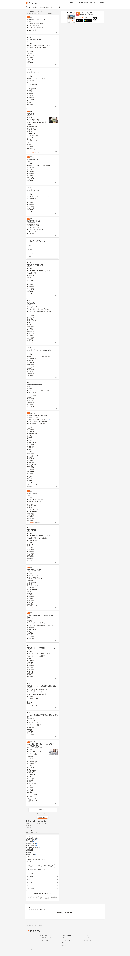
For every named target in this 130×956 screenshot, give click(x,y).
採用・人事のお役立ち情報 (88, 940)
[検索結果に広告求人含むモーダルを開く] (30, 13)
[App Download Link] (79, 20)
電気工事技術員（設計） (34, 221)
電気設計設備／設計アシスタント (37, 19)
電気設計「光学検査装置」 (35, 384)
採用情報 (64, 945)
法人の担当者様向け (44, 940)
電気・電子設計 (32, 493)
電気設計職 (30, 114)
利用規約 (64, 937)
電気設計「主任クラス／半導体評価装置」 (40, 350)
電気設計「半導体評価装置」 (36, 265)
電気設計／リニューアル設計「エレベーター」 (41, 648)
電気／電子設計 (32, 530)
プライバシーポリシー (66, 940)
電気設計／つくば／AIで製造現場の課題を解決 (41, 686)
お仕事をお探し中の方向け (45, 937)
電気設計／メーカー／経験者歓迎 (37, 415)
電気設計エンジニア (33, 72)
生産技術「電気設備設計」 (35, 39)
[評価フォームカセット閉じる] (57, 893)
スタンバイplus (86, 937)
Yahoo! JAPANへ (30, 949)
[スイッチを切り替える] (38, 13)
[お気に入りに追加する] (56, 32)
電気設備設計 (31, 303)
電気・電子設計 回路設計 (35, 570)
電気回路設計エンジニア (34, 159)
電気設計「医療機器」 (34, 190)
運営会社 (64, 942)
